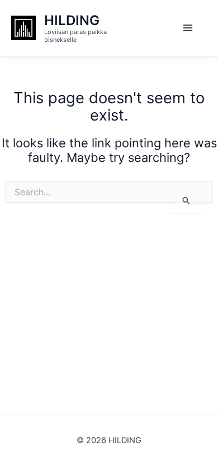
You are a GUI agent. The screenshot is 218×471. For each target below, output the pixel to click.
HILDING (71, 20)
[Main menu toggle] (188, 28)
